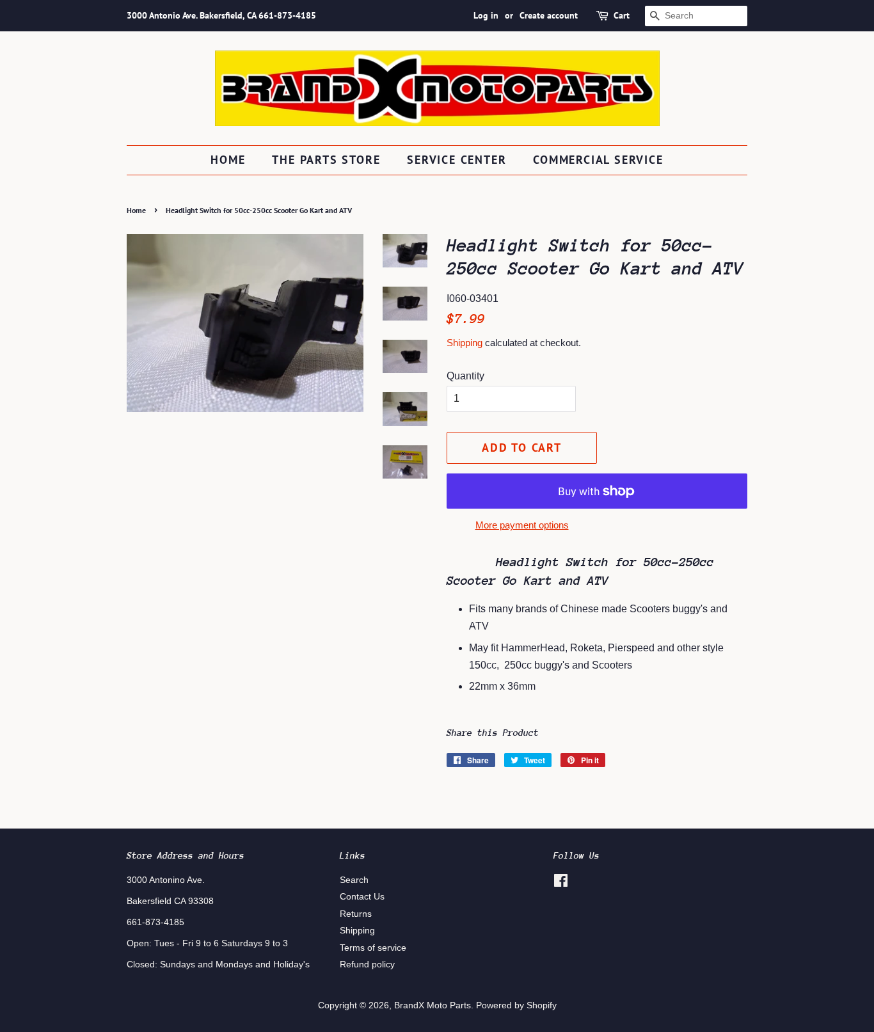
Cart (622, 15)
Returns (356, 914)
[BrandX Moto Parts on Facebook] (560, 883)
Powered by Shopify (516, 1005)
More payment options (522, 525)
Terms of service (373, 948)
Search (354, 880)
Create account (549, 15)
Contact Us (362, 896)
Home (228, 159)
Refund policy (367, 964)
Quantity (465, 375)
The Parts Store (326, 159)
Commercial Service (598, 159)
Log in (485, 15)
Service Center (456, 159)
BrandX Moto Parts (432, 1005)
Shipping (464, 342)
